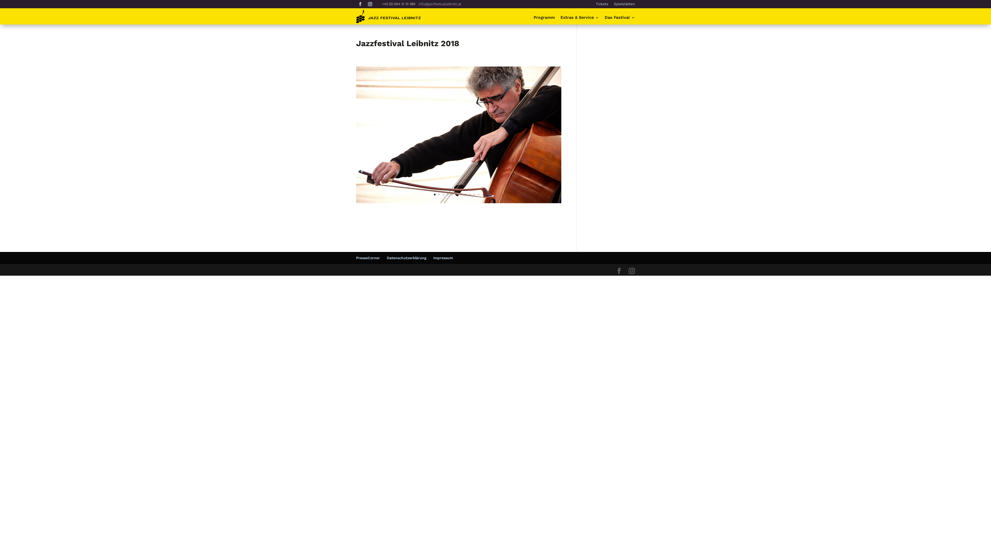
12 (483, 194)
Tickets (602, 4)
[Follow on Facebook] (360, 4)
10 (474, 194)
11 (478, 194)
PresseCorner (368, 258)
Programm (544, 18)
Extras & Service (577, 18)
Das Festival (617, 18)
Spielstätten (624, 4)
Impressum (443, 258)
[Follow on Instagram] (370, 4)
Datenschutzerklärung (406, 258)
